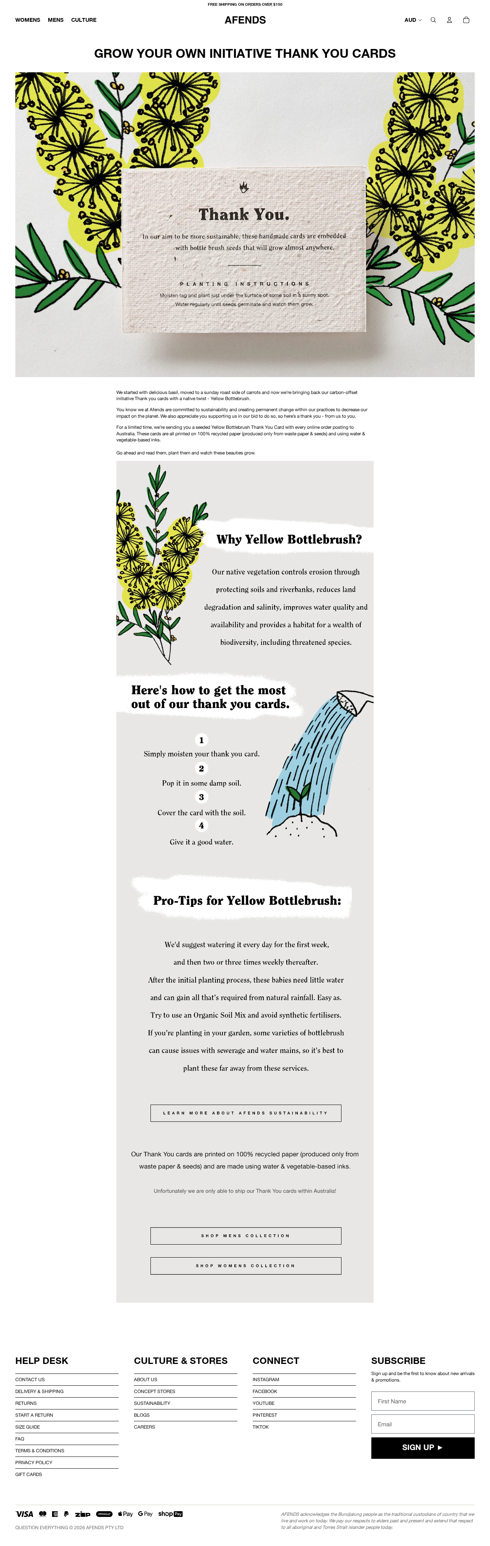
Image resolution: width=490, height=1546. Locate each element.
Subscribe (398, 1360)
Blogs (142, 1415)
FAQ (19, 1439)
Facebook (265, 1391)
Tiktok (261, 1427)
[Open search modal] (433, 19)
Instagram (266, 1379)
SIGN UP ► (423, 1448)
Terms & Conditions (39, 1450)
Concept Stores (154, 1391)
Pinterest (265, 1415)
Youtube (263, 1403)
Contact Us (30, 1379)
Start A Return (34, 1415)
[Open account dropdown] (449, 19)
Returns (26, 1403)
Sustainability (152, 1403)
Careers (144, 1427)
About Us (145, 1379)
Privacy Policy (33, 1462)
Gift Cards (28, 1474)
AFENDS (95, 1527)
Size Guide (27, 1427)
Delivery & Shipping (39, 1391)
